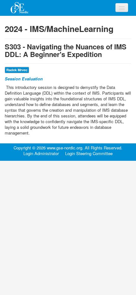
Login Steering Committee (89, 153)
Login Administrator (41, 153)
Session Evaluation (24, 79)
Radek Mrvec (17, 69)
